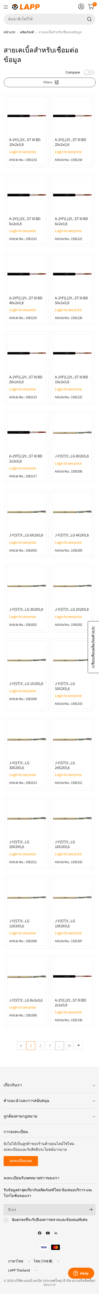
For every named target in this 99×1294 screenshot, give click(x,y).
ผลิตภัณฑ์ (27, 32)
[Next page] (78, 1045)
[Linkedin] (56, 1233)
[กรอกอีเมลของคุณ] (90, 1209)
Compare (73, 72)
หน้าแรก (9, 32)
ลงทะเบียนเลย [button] (21, 1160)
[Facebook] (40, 1233)
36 (69, 1045)
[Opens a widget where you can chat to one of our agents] (81, 1274)
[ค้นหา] (89, 19)
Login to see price (22, 151)
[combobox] (49, 19)
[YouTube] (48, 1233)
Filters (47, 82)
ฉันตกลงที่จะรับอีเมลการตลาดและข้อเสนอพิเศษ (49, 1220)
